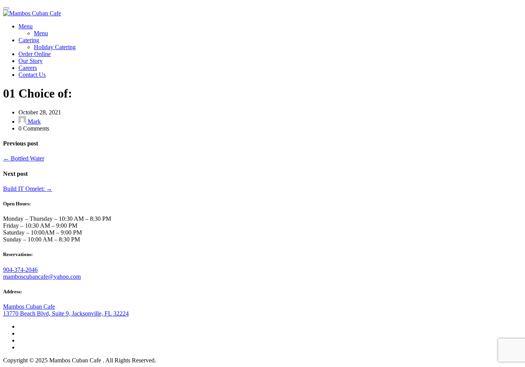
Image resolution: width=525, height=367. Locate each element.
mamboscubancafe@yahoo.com (42, 276)
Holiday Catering (55, 47)
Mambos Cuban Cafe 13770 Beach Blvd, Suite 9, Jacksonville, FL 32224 (66, 310)
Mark (33, 121)
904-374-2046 (20, 269)
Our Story (30, 61)
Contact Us (32, 74)
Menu (25, 26)
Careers (27, 67)
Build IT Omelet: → (27, 188)
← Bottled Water (23, 158)
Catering (28, 40)
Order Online (34, 54)
